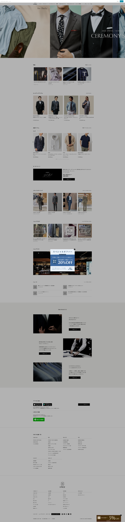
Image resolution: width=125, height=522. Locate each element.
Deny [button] (118, 1)
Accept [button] (121, 1)
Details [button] (10, 1)
